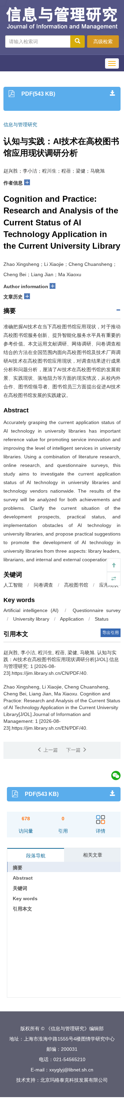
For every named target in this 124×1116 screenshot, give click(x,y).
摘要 (17, 867)
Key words (25, 898)
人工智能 (13, 585)
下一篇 (74, 750)
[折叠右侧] (114, 579)
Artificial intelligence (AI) (31, 610)
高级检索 (103, 41)
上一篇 (50, 750)
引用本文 (22, 909)
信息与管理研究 (20, 125)
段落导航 (35, 855)
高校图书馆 (76, 585)
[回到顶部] (114, 565)
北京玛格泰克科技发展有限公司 (74, 1080)
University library (31, 619)
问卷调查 (43, 585)
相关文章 (92, 855)
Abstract (23, 878)
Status (101, 619)
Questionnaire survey (97, 610)
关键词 (20, 888)
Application (72, 619)
